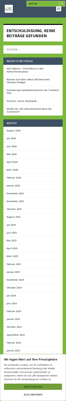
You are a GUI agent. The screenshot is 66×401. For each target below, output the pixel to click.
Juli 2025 (11, 224)
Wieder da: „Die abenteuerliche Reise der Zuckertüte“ (29, 110)
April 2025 (12, 248)
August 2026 (13, 130)
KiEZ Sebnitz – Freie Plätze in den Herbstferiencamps (25, 70)
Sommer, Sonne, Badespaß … (23, 100)
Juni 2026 (12, 146)
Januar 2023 (13, 350)
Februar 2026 (14, 177)
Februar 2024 (14, 311)
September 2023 (16, 334)
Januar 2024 (13, 319)
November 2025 (15, 201)
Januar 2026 (13, 185)
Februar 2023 (14, 342)
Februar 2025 (14, 264)
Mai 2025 (11, 240)
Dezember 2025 (15, 193)
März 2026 (12, 169)
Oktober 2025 (14, 209)
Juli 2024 (11, 295)
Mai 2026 (11, 154)
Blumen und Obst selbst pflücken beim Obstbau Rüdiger (28, 81)
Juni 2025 (12, 232)
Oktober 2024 (14, 287)
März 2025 (12, 256)
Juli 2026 (11, 138)
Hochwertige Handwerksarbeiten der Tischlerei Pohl (33, 92)
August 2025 (13, 216)
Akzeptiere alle (33, 386)
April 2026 (12, 161)
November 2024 (15, 279)
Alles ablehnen (33, 394)
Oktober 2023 (14, 326)
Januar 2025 (13, 271)
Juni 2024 (12, 303)
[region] (33, 377)
